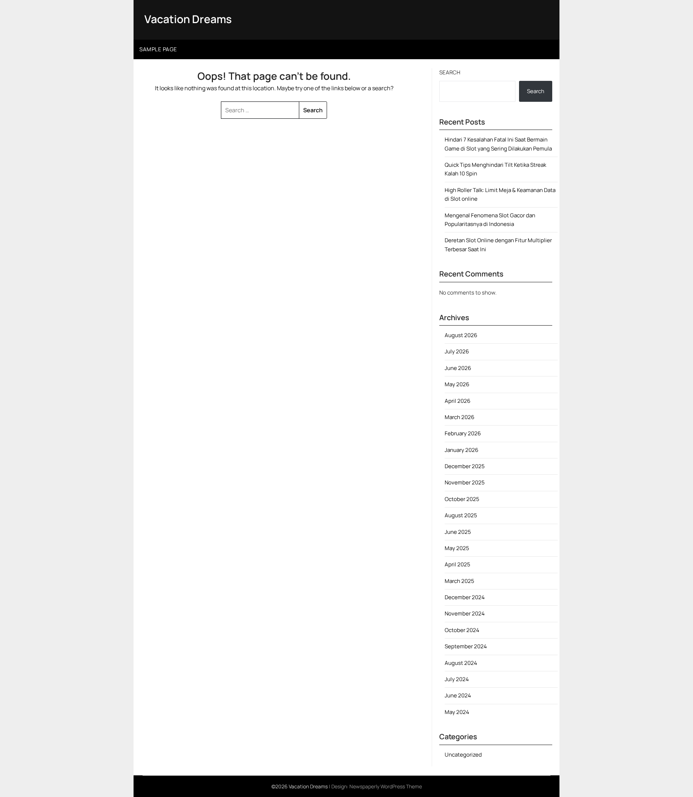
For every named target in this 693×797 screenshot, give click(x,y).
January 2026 (461, 450)
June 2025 (458, 532)
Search (449, 72)
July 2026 (457, 351)
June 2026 (458, 368)
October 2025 (462, 499)
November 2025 (465, 482)
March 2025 (459, 581)
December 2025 (465, 466)
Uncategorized (463, 754)
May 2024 (457, 712)
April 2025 (457, 564)
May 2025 (457, 548)
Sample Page (158, 49)
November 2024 (465, 613)
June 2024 (458, 695)
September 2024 (466, 646)
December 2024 (465, 597)
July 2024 (457, 679)
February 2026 (463, 433)
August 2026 (461, 335)
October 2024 (462, 630)
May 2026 (457, 384)
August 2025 (461, 515)
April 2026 (457, 401)
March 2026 (459, 417)
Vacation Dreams (188, 19)
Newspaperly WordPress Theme (385, 786)
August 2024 (461, 663)
